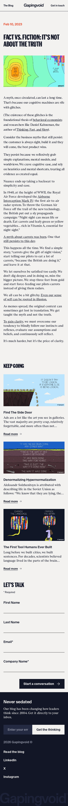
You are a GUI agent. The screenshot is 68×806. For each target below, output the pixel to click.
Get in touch (58, 5)
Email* (8, 642)
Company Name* (16, 661)
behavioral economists (47, 120)
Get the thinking (48, 729)
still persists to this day (19, 241)
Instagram (11, 777)
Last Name (11, 622)
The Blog (8, 5)
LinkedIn (9, 760)
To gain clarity (13, 321)
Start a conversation (39, 684)
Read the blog (13, 752)
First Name (11, 602)
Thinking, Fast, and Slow (32, 130)
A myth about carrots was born (24, 237)
